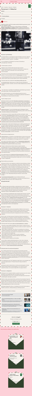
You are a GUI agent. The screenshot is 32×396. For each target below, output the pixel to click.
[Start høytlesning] (2, 22)
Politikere (3, 27)
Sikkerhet (2, 11)
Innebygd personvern (4, 136)
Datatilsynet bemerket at (5, 109)
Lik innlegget (17, 323)
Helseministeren (3, 254)
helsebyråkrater (8, 27)
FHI (8, 254)
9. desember (6, 7)
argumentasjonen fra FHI (11, 115)
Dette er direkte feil (12, 142)
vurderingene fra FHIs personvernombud (17, 154)
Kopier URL (16, 321)
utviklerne (13, 27)
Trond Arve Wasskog (5, 16)
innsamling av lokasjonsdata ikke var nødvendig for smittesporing (19, 148)
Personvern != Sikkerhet (12, 7)
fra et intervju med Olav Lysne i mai (20, 80)
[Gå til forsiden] (1, 1)
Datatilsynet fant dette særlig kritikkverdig (16, 197)
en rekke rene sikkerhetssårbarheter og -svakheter (20, 223)
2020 (2, 7)
